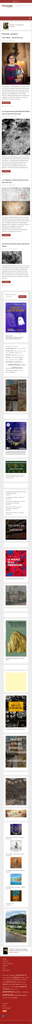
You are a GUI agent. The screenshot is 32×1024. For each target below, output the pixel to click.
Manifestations (6, 970)
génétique (13, 355)
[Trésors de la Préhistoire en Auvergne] (16, 829)
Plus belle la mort (10, 903)
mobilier (16, 359)
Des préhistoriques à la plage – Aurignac (15, 887)
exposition (11, 352)
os (22, 362)
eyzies (21, 979)
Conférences (11, 106)
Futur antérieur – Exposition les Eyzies (15, 854)
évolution (12, 372)
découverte (20, 350)
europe (7, 352)
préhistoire (16, 367)
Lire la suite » (7, 103)
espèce (7, 979)
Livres (4, 968)
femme (16, 352)
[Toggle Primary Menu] (29, 18)
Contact (4, 1005)
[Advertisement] (16, 682)
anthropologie (15, 346)
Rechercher (22, 296)
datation (15, 350)
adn (6, 346)
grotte (8, 355)
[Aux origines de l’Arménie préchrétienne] (16, 863)
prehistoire (8, 368)
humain (7, 359)
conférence (9, 351)
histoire (18, 355)
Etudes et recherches (9, 238)
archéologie (10, 348)
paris (21, 992)
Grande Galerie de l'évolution (16, 789)
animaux (10, 346)
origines (12, 989)
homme (8, 357)
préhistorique (9, 370)
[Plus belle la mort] (16, 896)
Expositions (12, 26)
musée (21, 359)
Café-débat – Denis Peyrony (12, 38)
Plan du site (5, 1003)
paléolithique (14, 364)
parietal (23, 365)
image (10, 359)
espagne (4, 979)
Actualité (6, 106)
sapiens (16, 370)
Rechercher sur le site (11, 294)
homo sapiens (19, 357)
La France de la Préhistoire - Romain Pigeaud (15, 578)
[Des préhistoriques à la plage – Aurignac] (16, 879)
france (20, 352)
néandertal (10, 362)
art (15, 348)
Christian (13, 40)
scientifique (21, 370)
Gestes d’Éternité (13, 24)
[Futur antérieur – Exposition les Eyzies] (16, 846)
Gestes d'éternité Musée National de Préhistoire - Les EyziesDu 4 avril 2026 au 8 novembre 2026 (14, 337)
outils (7, 365)
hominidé (22, 355)
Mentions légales (6, 1008)
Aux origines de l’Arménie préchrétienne (15, 870)
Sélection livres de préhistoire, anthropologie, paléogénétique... (18, 393)
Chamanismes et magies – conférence (15, 497)
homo (12, 357)
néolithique (18, 362)
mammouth (7, 986)
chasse (18, 348)
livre (13, 359)
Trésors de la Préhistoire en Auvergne (15, 512)
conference (23, 348)
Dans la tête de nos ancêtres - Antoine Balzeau (15, 729)
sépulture (7, 372)
